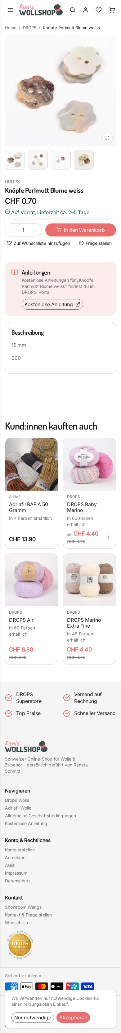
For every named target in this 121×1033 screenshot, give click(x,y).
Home (10, 27)
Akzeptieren (73, 1017)
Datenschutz (18, 880)
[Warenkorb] (111, 10)
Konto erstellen (20, 849)
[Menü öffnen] (10, 10)
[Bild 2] (38, 160)
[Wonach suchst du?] (72, 10)
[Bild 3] (61, 160)
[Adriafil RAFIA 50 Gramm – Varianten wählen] (49, 539)
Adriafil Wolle (18, 807)
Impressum (16, 873)
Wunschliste (17, 922)
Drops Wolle (17, 800)
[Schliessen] (60, 90)
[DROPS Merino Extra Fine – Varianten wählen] (108, 653)
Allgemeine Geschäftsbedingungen (40, 815)
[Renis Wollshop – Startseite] (41, 10)
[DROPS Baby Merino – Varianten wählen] (108, 537)
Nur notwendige (32, 1017)
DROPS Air (21, 620)
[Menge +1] (35, 230)
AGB (9, 865)
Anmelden (15, 857)
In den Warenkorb (84, 230)
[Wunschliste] (98, 10)
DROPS (29, 27)
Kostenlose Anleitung (49, 304)
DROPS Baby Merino (82, 507)
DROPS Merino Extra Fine (84, 623)
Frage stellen (99, 243)
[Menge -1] (11, 230)
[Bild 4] (84, 160)
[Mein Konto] (85, 10)
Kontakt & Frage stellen (28, 914)
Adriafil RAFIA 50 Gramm (28, 507)
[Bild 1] (15, 160)
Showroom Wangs (23, 907)
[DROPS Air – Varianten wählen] (50, 653)
